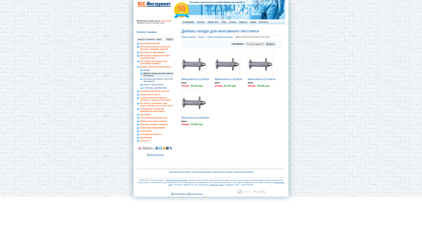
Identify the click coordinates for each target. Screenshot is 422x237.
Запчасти (144, 141)
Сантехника (146, 131)
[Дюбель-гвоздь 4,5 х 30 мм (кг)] (194, 76)
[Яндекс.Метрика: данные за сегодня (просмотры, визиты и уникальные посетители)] (195, 193)
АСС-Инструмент (154, 4)
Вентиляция (146, 137)
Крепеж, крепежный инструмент (155, 67)
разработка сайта (216, 185)
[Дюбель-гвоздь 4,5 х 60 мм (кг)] (194, 114)
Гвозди (146, 70)
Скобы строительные (153, 84)
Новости (243, 22)
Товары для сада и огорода (153, 121)
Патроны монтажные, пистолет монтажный (158, 80)
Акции (253, 22)
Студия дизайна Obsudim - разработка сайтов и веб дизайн (243, 191)
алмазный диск (219, 172)
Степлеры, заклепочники (155, 88)
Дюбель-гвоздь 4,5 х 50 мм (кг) (262, 79)
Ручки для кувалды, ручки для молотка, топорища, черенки (155, 48)
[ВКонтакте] (157, 148)
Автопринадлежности (151, 134)
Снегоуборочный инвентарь (153, 118)
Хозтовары (145, 114)
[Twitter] (160, 148)
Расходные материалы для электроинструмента (153, 62)
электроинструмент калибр (180, 172)
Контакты (263, 22)
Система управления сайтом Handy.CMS (260, 191)
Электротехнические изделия (154, 91)
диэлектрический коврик (201, 172)
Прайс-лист (213, 22)
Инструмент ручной (149, 43)
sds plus (229, 172)
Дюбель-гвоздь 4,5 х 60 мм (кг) (195, 117)
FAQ (224, 22)
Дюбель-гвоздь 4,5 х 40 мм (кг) (228, 79)
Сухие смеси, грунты (150, 94)
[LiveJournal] (171, 148)
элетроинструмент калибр (176, 180)
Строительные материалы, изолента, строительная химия (155, 99)
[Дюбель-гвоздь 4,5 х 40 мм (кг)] (227, 76)
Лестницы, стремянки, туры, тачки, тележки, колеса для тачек (156, 104)
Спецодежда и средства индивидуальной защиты (152, 110)
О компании (188, 22)
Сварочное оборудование (152, 128)
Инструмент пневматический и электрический (155, 56)
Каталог (201, 22)
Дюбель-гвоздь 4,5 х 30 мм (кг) (195, 79)
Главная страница (188, 37)
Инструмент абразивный (152, 52)
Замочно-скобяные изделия (154, 124)
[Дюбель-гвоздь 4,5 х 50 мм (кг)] (260, 76)
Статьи (232, 22)
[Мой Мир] (167, 148)
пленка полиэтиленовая (243, 172)
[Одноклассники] (164, 148)
